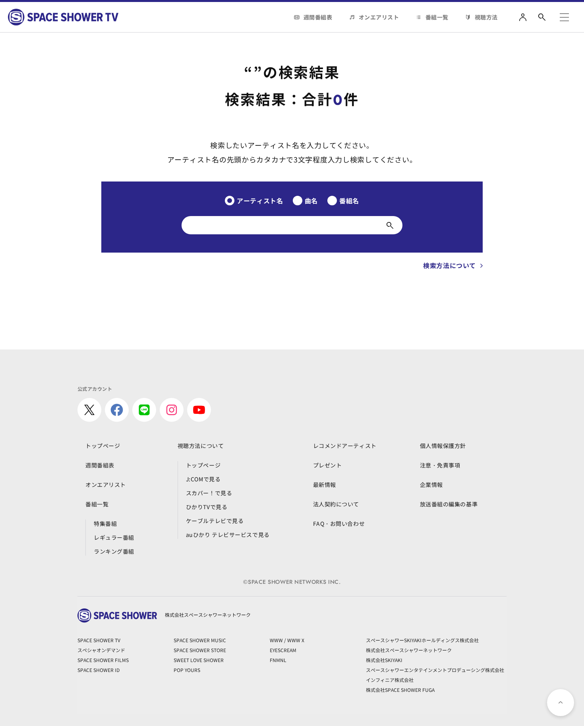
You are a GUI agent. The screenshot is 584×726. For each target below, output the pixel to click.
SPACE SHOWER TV (98, 640)
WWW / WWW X (287, 640)
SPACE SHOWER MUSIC (200, 640)
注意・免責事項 (440, 465)
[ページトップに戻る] (560, 702)
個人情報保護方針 (443, 446)
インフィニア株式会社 (390, 679)
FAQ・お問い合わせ (339, 523)
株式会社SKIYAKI (384, 659)
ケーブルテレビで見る (215, 521)
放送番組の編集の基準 (449, 504)
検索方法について (449, 265)
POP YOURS (187, 669)
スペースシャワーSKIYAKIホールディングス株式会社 (422, 640)
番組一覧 (437, 17)
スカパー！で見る (209, 493)
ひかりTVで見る (206, 507)
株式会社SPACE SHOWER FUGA (400, 689)
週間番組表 (318, 17)
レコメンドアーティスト (345, 446)
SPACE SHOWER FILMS (103, 659)
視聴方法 (486, 17)
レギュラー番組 (114, 537)
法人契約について (336, 504)
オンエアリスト (379, 17)
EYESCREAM (283, 650)
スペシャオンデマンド (101, 650)
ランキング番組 (114, 551)
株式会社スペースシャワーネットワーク (409, 650)
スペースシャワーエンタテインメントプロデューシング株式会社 (435, 669)
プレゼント (327, 465)
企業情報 (431, 485)
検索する (390, 225)
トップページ (102, 446)
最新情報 (324, 485)
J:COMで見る (203, 479)
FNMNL (278, 659)
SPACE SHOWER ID (98, 669)
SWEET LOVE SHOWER (199, 659)
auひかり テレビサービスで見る (228, 535)
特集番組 (105, 523)
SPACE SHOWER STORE (200, 650)
